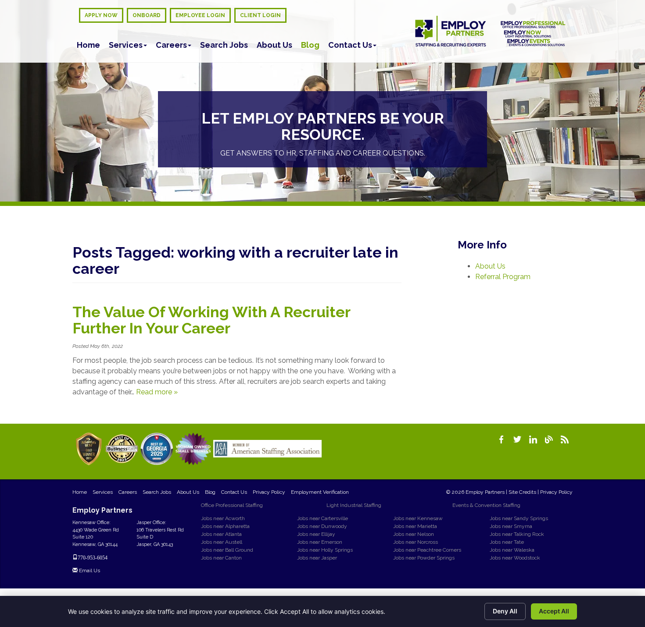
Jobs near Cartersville (322, 518)
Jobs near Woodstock (515, 558)
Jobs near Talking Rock (517, 534)
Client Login (260, 15)
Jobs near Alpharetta (225, 526)
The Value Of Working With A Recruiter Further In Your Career (211, 320)
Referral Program (502, 277)
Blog (310, 45)
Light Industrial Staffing (353, 505)
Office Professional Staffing (232, 505)
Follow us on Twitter (517, 439)
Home (88, 45)
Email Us (89, 570)
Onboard (147, 15)
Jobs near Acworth (223, 518)
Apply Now (101, 15)
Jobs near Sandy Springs (519, 518)
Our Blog (549, 439)
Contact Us (350, 45)
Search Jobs (224, 45)
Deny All (505, 611)
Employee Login (200, 15)
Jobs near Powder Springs (424, 558)
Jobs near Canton (221, 558)
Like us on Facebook (501, 439)
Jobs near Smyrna (511, 526)
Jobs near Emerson (319, 542)
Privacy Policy (269, 492)
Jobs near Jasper (317, 558)
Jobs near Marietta (415, 526)
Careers (171, 45)
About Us (274, 45)
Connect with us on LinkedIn (533, 439)
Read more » (157, 392)
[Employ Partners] (490, 31)
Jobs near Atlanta (221, 534)
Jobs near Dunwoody (322, 526)
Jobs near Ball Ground (227, 550)
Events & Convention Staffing (486, 505)
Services (126, 45)
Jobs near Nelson (413, 534)
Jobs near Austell (221, 542)
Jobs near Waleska (512, 550)
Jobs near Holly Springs (325, 550)
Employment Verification (320, 492)
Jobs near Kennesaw (418, 518)
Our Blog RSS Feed (565, 439)
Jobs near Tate (507, 542)
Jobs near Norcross (415, 542)
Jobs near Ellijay (316, 534)
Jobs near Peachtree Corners (427, 550)
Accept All (554, 611)
